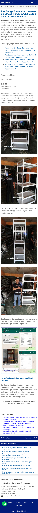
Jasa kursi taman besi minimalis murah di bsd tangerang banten (16, 448)
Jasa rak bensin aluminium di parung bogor (16, 465)
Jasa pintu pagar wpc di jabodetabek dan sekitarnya (15, 458)
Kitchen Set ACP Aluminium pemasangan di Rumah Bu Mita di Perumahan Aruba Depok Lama (20, 66)
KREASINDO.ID (7, 2)
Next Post (6, 438)
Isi (32, 502)
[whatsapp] (4, 503)
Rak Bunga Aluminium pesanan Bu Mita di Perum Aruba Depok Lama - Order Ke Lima (19, 14)
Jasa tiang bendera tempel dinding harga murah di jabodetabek (18, 472)
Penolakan (19, 505)
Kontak (18, 502)
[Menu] (32, 2)
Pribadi (26, 502)
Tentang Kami (8, 502)
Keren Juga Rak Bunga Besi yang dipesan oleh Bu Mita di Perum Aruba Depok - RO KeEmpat (20, 50)
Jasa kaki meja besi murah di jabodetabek (18, 421)
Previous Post (30, 438)
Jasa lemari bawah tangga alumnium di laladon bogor (17, 468)
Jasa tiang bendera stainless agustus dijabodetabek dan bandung (17, 424)
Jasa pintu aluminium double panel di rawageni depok (17, 462)
